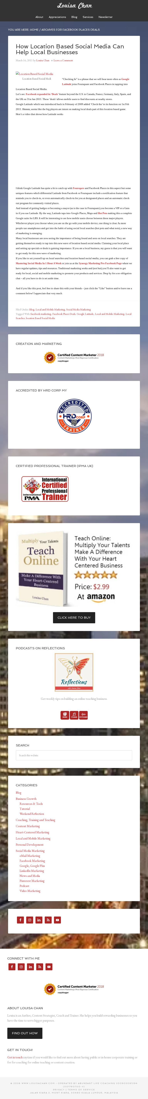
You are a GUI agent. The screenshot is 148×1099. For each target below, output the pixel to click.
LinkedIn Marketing (32, 871)
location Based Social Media (40, 318)
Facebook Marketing (32, 861)
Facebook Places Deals (63, 314)
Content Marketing (28, 826)
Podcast (24, 886)
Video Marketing (30, 891)
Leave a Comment (63, 60)
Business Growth (26, 799)
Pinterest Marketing (32, 881)
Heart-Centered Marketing (32, 832)
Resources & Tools (31, 804)
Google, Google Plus (32, 866)
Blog (31, 309)
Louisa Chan (74, 6)
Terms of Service (81, 1090)
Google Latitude (85, 314)
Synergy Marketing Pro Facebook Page (100, 263)
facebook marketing (41, 314)
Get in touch (15, 1057)
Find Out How (25, 1033)
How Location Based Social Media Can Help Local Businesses (70, 49)
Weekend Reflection (32, 814)
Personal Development (30, 845)
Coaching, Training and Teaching (35, 820)
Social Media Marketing (78, 309)
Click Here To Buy (74, 617)
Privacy (59, 1090)
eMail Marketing (30, 856)
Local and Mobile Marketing (50, 309)
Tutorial (25, 809)
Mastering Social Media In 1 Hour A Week (38, 263)
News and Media (30, 876)
